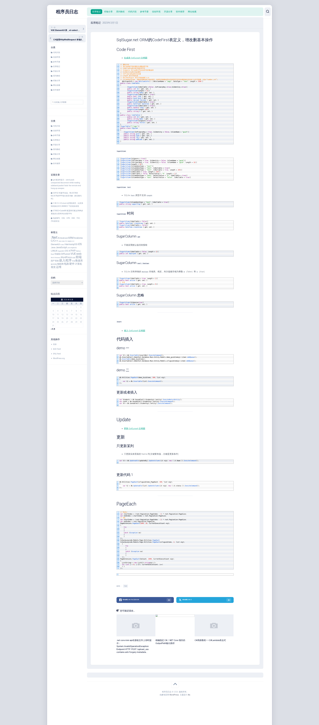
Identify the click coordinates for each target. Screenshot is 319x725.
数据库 (79, 260)
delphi (70, 241)
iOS (80, 244)
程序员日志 (67, 11)
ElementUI (55, 244)
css (63, 241)
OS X (67, 250)
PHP (73, 250)
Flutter (62, 244)
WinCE (53, 257)
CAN (59, 241)
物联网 (60, 264)
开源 (73, 261)
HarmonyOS (71, 244)
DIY (73, 241)
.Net (54, 237)
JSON (69, 248)
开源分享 (56, 71)
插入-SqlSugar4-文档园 (134, 330)
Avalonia (78, 238)
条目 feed (57, 349)
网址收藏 (56, 85)
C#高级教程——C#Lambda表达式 (210, 640)
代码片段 (56, 52)
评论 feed (57, 354)
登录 (55, 344)
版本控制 (54, 264)
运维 (58, 267)
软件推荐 (56, 90)
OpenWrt (61, 251)
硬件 (72, 263)
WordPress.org (59, 358)
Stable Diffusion (62, 254)
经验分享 (56, 81)
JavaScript (61, 247)
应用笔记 (56, 66)
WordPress (66, 257)
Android (64, 238)
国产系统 (55, 261)
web (78, 253)
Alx (189, 695)
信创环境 (56, 57)
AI (59, 238)
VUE (73, 253)
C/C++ (54, 240)
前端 (79, 257)
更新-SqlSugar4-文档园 (134, 428)
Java (53, 247)
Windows (57, 257)
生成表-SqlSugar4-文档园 (135, 58)
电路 (66, 263)
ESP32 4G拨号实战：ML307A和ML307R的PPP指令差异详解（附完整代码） (66, 196)
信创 (73, 257)
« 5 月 (53, 329)
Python (78, 251)
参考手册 (56, 62)
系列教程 (56, 76)
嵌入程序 (65, 260)
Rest (52, 254)
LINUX (54, 250)
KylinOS (74, 248)
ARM (71, 237)
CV (66, 241)
